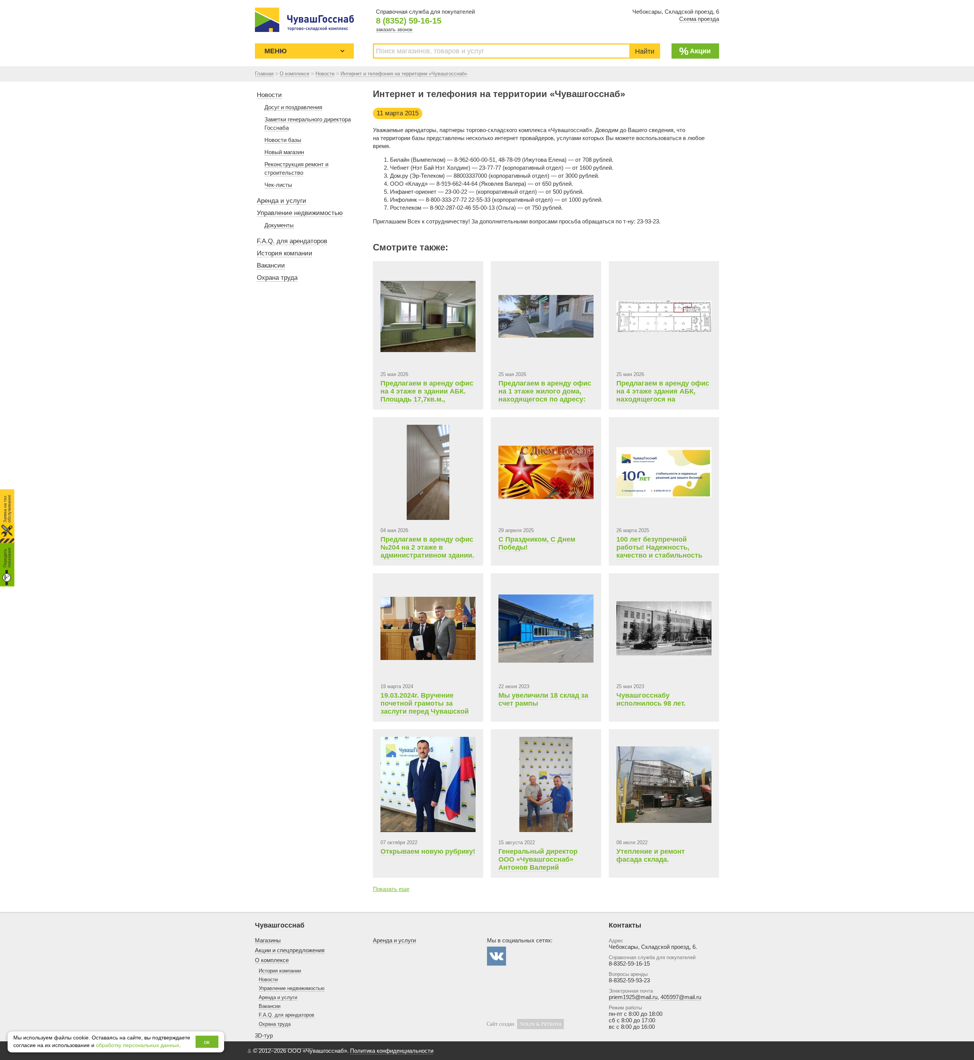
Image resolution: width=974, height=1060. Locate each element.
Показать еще (391, 889)
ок (207, 1042)
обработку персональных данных (137, 1045)
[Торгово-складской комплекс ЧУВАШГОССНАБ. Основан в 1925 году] (304, 20)
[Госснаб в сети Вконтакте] (496, 956)
